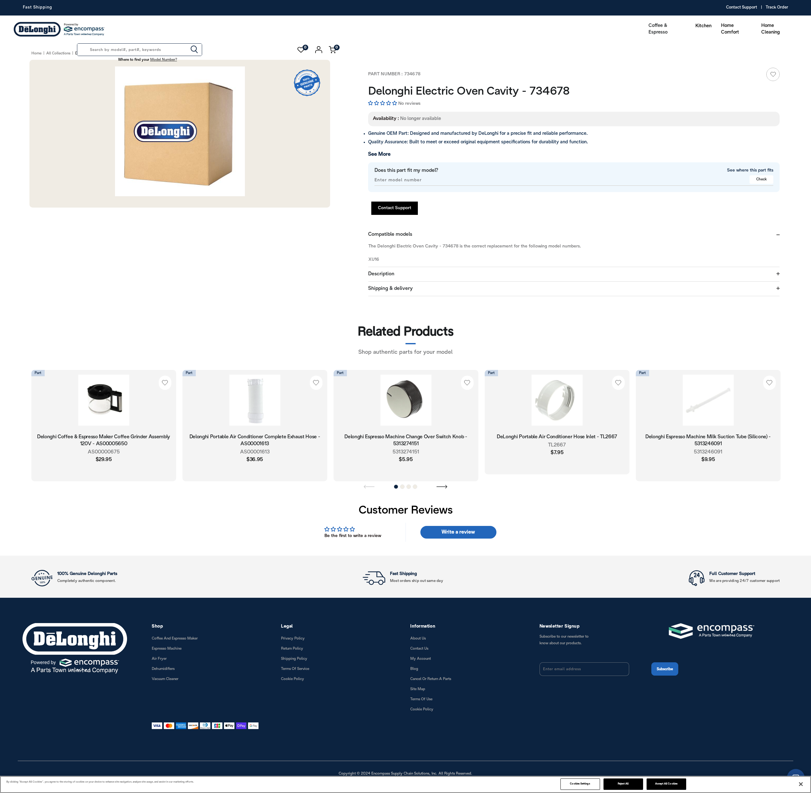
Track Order (777, 7)
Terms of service (295, 668)
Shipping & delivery (390, 288)
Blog (414, 668)
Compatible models (390, 234)
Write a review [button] (458, 531)
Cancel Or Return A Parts (430, 678)
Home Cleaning (770, 28)
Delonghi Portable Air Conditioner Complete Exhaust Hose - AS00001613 (254, 440)
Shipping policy (294, 658)
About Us (418, 638)
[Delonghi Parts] (61, 29)
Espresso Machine (167, 648)
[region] (405, 784)
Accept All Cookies (666, 784)
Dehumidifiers (163, 668)
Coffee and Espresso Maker (175, 638)
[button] (383, 103)
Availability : (386, 118)
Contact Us (419, 648)
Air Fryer (159, 658)
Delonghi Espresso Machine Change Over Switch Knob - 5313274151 (405, 440)
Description (381, 274)
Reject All (623, 784)
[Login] (318, 50)
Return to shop (684, 439)
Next (442, 485)
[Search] (194, 50)
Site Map (417, 688)
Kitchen (703, 26)
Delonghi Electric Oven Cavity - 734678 (456, 91)
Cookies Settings (580, 784)
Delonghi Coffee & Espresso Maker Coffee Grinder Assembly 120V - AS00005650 (103, 440)
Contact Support (741, 7)
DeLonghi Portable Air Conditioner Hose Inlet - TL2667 (557, 436)
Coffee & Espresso (657, 28)
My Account (420, 658)
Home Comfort (730, 28)
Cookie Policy (292, 678)
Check (761, 179)
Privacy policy (293, 638)
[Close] (801, 784)
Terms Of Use (421, 698)
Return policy (292, 648)
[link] (773, 74)
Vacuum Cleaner (165, 678)
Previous (369, 485)
